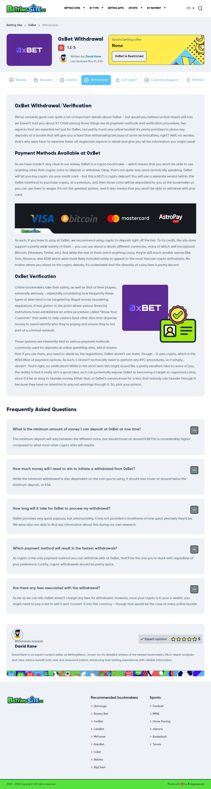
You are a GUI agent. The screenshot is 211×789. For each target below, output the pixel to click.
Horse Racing (161, 721)
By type (94, 8)
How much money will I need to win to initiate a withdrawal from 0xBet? (74, 469)
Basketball (159, 736)
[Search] (200, 8)
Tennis (157, 744)
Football (158, 706)
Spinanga (100, 706)
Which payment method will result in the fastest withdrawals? (65, 548)
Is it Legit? (129, 80)
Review (20, 80)
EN (189, 8)
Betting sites (72, 8)
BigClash (100, 767)
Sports (133, 8)
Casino (71, 80)
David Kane (93, 56)
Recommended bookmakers (114, 698)
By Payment (154, 8)
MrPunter (100, 736)
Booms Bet (101, 713)
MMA (156, 713)
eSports (158, 729)
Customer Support (164, 80)
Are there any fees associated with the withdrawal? (56, 588)
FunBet (98, 721)
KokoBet (99, 744)
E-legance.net (196, 784)
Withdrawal (99, 80)
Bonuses (46, 80)
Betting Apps (116, 8)
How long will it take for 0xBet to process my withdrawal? (61, 508)
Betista (98, 759)
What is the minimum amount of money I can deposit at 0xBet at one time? (77, 429)
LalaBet (99, 729)
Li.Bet (97, 752)
